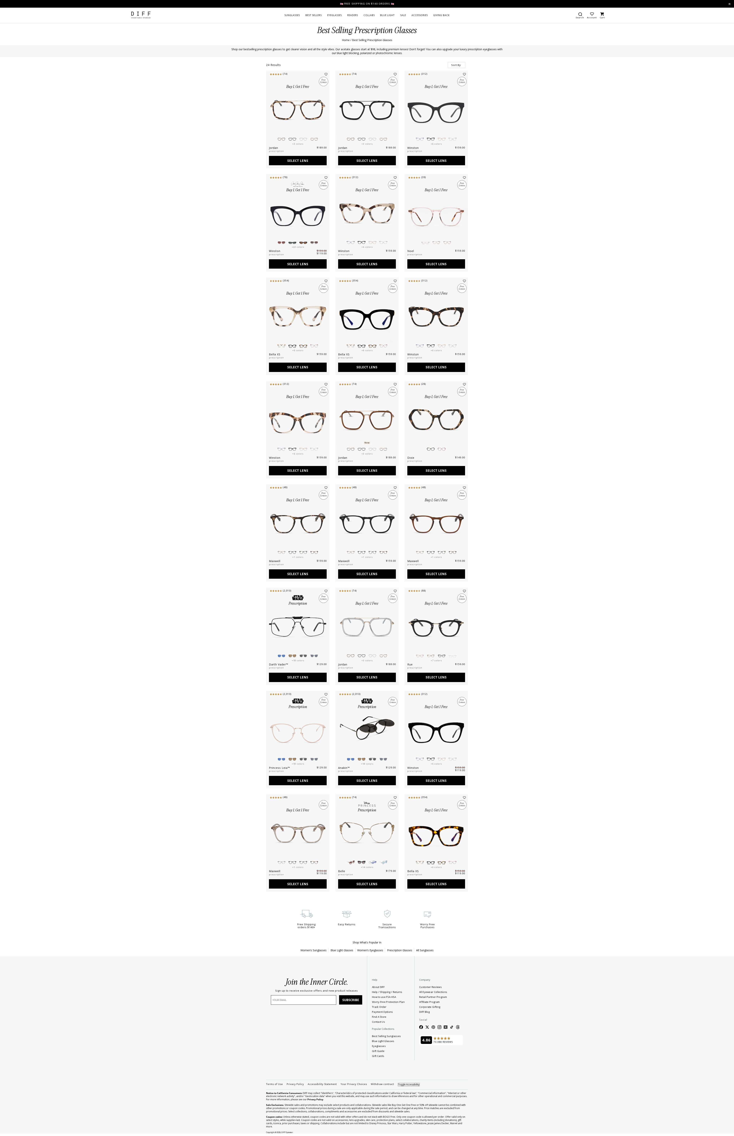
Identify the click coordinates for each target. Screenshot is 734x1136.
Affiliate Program (441, 1002)
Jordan (273, 148)
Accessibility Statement (322, 1084)
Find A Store (379, 1017)
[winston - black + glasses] (298, 212)
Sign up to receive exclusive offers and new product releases (316, 990)
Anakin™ (344, 768)
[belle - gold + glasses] (367, 832)
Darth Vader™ (278, 664)
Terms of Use (274, 1084)
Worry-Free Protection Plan (388, 1002)
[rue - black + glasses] (436, 626)
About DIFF (378, 987)
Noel (410, 251)
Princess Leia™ (279, 768)
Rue (410, 664)
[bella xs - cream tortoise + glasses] (298, 315)
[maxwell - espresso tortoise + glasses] (298, 522)
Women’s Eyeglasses (370, 950)
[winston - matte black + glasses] (436, 109)
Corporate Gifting (429, 1007)
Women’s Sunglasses (313, 950)
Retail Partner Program (441, 997)
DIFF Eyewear (287, 1132)
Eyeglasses (379, 1046)
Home (346, 40)
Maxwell (274, 561)
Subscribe (350, 1000)
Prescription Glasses (399, 950)
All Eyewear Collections (433, 992)
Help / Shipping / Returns (387, 992)
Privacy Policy (295, 1084)
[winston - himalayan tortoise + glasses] (298, 419)
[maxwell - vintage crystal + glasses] (298, 832)
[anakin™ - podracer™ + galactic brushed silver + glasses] (367, 729)
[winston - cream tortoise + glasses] (367, 212)
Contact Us (378, 1021)
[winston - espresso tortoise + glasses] (436, 315)
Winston (413, 148)
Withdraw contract (382, 1084)
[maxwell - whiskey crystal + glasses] (436, 522)
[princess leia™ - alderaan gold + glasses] (298, 729)
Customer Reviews (430, 987)
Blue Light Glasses (341, 950)
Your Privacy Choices (354, 1084)
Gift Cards (378, 1056)
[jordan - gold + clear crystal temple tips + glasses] (367, 626)
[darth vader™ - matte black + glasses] (298, 626)
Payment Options (382, 1012)
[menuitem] (292, 15)
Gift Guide (378, 1051)
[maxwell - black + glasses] (367, 522)
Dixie (410, 457)
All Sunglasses (425, 950)
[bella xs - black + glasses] (367, 315)
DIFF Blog (424, 1012)
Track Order (379, 1007)
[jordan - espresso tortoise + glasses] (298, 109)
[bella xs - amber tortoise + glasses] (436, 832)
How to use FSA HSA (384, 997)
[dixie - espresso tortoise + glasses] (436, 419)
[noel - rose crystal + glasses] (436, 212)
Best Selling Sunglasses (386, 1036)
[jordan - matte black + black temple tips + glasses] (367, 109)
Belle (341, 871)
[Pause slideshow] (729, 4)
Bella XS (274, 354)
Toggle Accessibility (408, 1084)
